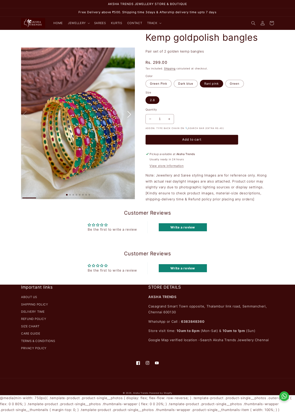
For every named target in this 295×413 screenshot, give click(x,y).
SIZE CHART (30, 326)
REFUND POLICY (33, 319)
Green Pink (158, 83)
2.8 (152, 100)
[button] (78, 23)
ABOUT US (29, 297)
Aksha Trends (140, 393)
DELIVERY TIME (33, 312)
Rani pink (211, 83)
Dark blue (185, 83)
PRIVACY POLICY (34, 348)
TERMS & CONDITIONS (38, 341)
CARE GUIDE (30, 333)
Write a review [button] (182, 227)
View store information (167, 166)
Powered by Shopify (160, 393)
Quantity (151, 109)
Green (234, 83)
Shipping (170, 68)
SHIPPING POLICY (34, 304)
